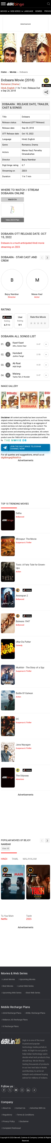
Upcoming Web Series (11, 993)
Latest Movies (8, 979)
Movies (13, 72)
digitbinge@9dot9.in (11, 457)
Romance (5, 84)
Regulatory (7, 1115)
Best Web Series (33, 993)
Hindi (3, 88)
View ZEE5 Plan (12, 220)
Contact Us (20, 1108)
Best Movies (7, 986)
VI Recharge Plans (10, 1026)
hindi (4, 859)
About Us (6, 1108)
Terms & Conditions (25, 1115)
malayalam (30, 859)
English (11, 88)
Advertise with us (37, 1108)
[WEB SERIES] (22, 11)
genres (38, 11)
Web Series (15, 11)
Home (4, 72)
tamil (15, 859)
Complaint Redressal (11, 1128)
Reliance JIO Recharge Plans (15, 1020)
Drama (15, 84)
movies (3, 11)
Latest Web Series (26, 986)
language (28, 11)
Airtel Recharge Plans (11, 1013)
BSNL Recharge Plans (35, 1013)
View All (5, 848)
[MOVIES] (8, 11)
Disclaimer (24, 1121)
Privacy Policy (8, 1121)
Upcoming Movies (27, 979)
